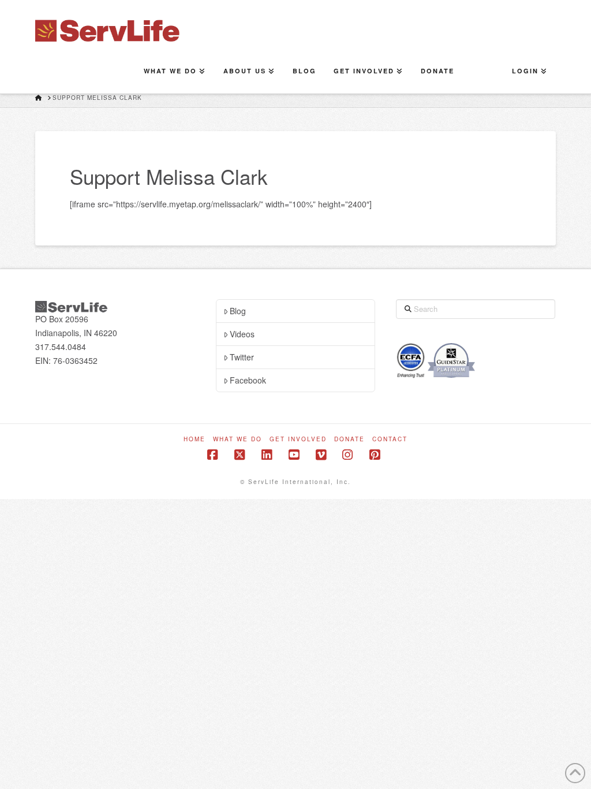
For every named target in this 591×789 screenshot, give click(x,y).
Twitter (242, 357)
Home (194, 439)
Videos (242, 334)
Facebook (248, 380)
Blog (238, 311)
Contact (389, 439)
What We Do (237, 439)
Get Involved (298, 439)
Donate (349, 439)
